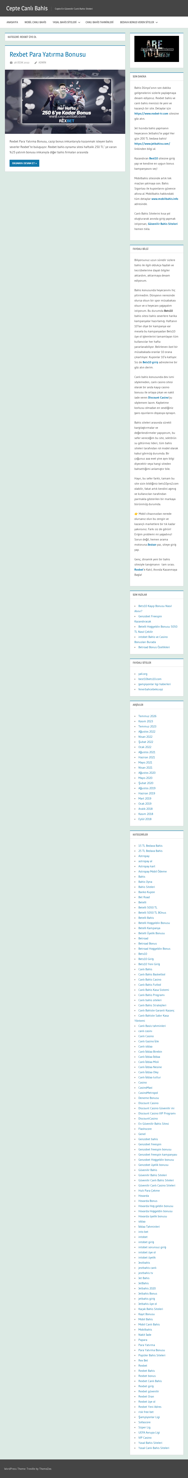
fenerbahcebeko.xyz (150, 689)
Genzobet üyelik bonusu (153, 1165)
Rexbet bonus (147, 1376)
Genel (142, 1134)
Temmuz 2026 (147, 716)
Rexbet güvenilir (148, 1391)
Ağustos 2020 (147, 772)
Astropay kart (146, 866)
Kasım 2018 (145, 814)
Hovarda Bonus (147, 1201)
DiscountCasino (148, 1118)
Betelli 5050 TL (147, 907)
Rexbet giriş (146, 1386)
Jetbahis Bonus (147, 1293)
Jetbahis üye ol (147, 1304)
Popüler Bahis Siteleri (151, 1355)
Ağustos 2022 (146, 731)
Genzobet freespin (149, 1144)
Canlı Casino (146, 1036)
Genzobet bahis (148, 1139)
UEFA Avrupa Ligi (149, 1432)
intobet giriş (146, 1242)
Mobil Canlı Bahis (35, 22)
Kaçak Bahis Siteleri (150, 1309)
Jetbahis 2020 (147, 1288)
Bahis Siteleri (146, 887)
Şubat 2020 (145, 783)
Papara (142, 1340)
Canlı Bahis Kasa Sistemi (153, 990)
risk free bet (146, 1412)
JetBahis (143, 1283)
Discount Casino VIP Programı (157, 1113)
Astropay (143, 856)
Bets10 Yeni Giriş (149, 964)
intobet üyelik (147, 1257)
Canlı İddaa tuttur (149, 1077)
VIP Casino (144, 1437)
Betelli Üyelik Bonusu (151, 933)
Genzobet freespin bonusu (154, 1149)
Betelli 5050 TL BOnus (152, 912)
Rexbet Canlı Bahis (150, 1381)
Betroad (143, 938)
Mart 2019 (144, 798)
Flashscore (145, 1129)
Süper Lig (144, 1427)
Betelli (142, 902)
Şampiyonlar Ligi (149, 1417)
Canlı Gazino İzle (148, 1041)
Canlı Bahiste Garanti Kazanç (156, 1010)
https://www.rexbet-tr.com (151, 113)
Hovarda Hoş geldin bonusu (155, 1206)
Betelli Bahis (146, 918)
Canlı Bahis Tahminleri (99, 22)
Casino (142, 1082)
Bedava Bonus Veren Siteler (137, 22)
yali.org (142, 674)
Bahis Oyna (145, 881)
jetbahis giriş (146, 1298)
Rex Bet (143, 1360)
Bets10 (142, 954)
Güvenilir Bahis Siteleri (152, 1175)
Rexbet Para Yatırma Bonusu (48, 54)
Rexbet (142, 1365)
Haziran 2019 (146, 793)
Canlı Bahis (145, 969)
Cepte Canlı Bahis (27, 8)
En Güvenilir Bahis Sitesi (153, 1123)
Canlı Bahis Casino (149, 979)
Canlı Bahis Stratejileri (152, 1005)
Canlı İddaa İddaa (149, 1056)
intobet (143, 1237)
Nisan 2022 (145, 736)
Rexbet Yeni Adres (149, 1407)
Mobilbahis (145, 1329)
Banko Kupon (146, 892)
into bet (143, 1232)
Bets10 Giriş (146, 959)
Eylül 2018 (144, 819)
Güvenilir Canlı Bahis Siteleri (156, 1180)
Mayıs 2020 (145, 778)
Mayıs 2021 (145, 762)
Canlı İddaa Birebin (150, 1051)
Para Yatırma (146, 1345)
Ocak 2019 (144, 803)
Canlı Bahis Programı (151, 995)
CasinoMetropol (148, 1093)
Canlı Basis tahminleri (152, 1026)
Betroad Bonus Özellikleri (154, 647)
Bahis (141, 876)
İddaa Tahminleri (149, 1226)
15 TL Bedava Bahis (150, 845)
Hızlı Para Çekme (149, 1190)
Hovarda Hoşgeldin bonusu (155, 1211)
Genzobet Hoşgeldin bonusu (156, 1159)
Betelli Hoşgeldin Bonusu (154, 923)
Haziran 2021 (146, 757)
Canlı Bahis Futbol (149, 984)
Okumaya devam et (23, 163)
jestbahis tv (145, 1273)
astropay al (145, 861)
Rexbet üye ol (146, 1401)
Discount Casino (158, 397)
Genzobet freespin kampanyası (157, 1154)
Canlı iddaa (145, 1046)
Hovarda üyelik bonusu (152, 1216)
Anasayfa (12, 22)
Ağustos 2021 (146, 752)
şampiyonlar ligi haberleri (154, 684)
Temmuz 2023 (147, 726)
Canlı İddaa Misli (148, 1062)
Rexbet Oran (146, 1396)
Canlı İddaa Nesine (150, 1067)
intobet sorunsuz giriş (152, 1247)
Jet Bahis (143, 1278)
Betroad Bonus (147, 943)
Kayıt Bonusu (146, 1314)
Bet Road (144, 897)
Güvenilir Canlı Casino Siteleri (156, 1185)
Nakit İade (144, 1334)
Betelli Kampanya (149, 928)
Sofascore (144, 1422)
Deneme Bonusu (148, 1098)
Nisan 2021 (145, 767)
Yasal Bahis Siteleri (65, 22)
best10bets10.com (150, 679)
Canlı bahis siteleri (150, 1000)
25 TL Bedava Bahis (150, 851)
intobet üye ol (147, 1252)
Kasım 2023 (145, 721)
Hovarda (143, 1195)
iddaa (141, 1221)
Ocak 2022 (144, 747)
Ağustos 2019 (147, 788)
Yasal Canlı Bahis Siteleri (153, 1448)
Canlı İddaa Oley (148, 1072)
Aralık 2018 (145, 809)
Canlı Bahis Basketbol (151, 974)
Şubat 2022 (145, 742)
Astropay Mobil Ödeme (152, 871)
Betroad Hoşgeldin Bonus (154, 948)
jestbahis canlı (147, 1268)
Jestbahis (144, 1262)
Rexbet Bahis (146, 1370)
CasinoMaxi (145, 1087)
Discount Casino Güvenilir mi (156, 1108)
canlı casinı (145, 1031)
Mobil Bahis (145, 1319)
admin (42, 62)
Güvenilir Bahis (147, 1170)
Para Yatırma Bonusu (151, 1350)
